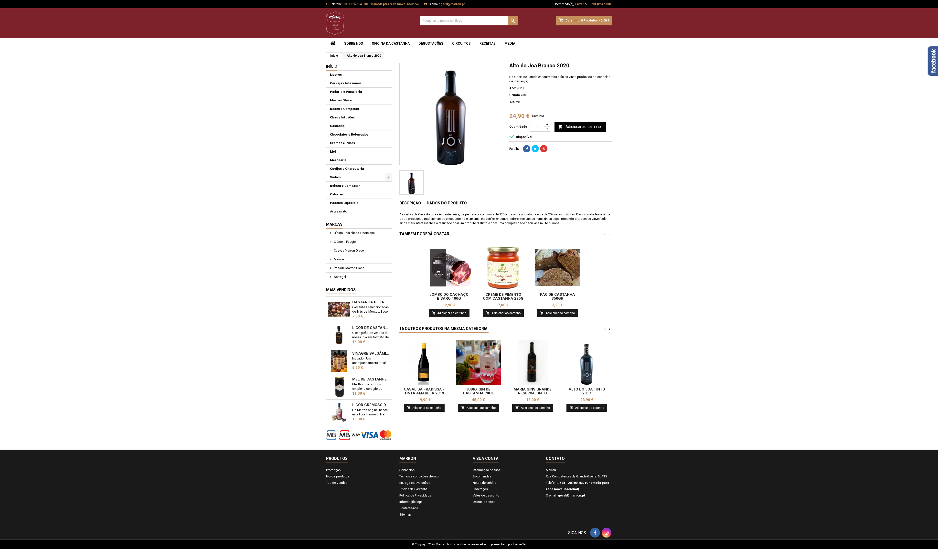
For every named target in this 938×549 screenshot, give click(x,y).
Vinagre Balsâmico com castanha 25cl (371, 353)
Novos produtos (337, 476)
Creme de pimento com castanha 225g (503, 296)
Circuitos (461, 43)
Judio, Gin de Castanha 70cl (478, 391)
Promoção (333, 470)
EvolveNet (519, 544)
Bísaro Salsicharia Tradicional (354, 233)
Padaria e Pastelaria (346, 92)
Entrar (579, 4)
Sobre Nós (353, 43)
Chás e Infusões (342, 117)
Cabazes (337, 194)
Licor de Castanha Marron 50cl (371, 328)
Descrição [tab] (410, 203)
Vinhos (335, 177)
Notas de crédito (484, 483)
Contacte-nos (408, 508)
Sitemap (405, 514)
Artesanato (338, 211)
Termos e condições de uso (419, 476)
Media (509, 43)
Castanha (337, 126)
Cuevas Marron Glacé (348, 250)
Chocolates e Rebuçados (349, 134)
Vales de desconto (486, 495)
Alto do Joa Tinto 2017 (587, 391)
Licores (336, 74)
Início (331, 66)
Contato (555, 458)
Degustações (430, 43)
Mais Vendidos (341, 289)
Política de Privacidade (415, 495)
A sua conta (486, 458)
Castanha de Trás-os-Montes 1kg (371, 302)
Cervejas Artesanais (346, 83)
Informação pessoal (487, 470)
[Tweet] (535, 148)
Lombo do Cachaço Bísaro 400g (449, 296)
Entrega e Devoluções (414, 483)
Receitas (488, 43)
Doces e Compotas (344, 109)
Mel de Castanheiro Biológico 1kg (371, 379)
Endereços (480, 489)
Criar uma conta (600, 4)
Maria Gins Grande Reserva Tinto (533, 391)
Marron (338, 259)
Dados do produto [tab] (447, 203)
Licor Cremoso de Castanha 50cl (371, 405)
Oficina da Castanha (391, 43)
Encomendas (482, 476)
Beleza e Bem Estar (345, 186)
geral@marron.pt (453, 4)
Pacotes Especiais (344, 203)
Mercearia (338, 160)
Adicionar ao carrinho (579, 126)
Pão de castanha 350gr (557, 296)
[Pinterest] (543, 148)
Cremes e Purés (342, 143)
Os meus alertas (484, 502)
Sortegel (339, 277)
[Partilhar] (526, 148)
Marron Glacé (341, 100)
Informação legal (411, 502)
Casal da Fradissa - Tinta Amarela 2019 (424, 391)
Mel (333, 151)
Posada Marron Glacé (348, 268)
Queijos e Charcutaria (347, 168)
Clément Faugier (345, 241)
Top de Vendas (336, 483)
